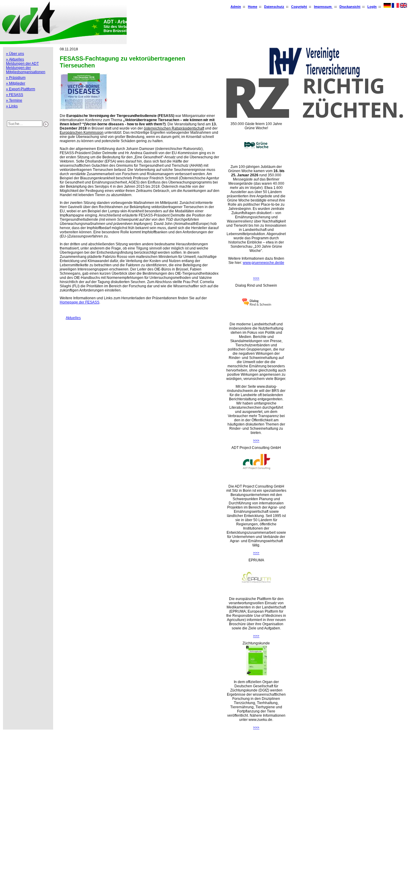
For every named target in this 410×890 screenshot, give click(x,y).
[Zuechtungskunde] (256, 674)
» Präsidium (16, 78)
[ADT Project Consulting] (256, 478)
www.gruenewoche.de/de (263, 263)
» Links (12, 106)
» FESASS (14, 95)
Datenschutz (274, 6)
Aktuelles (70, 318)
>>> (256, 278)
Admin (236, 6)
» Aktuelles (15, 59)
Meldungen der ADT (22, 63)
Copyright (299, 6)
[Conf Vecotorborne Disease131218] (84, 108)
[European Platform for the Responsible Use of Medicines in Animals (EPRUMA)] (256, 591)
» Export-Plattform (20, 89)
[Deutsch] (387, 6)
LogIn (372, 6)
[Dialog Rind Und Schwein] (256, 316)
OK (5, 883)
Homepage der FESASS (79, 302)
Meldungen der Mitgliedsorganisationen (25, 70)
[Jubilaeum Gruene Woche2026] (256, 159)
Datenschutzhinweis (18, 875)
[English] (403, 6)
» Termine (14, 100)
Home (252, 6)
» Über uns (15, 54)
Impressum (323, 6)
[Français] (395, 6)
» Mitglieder (15, 83)
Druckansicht (349, 6)
